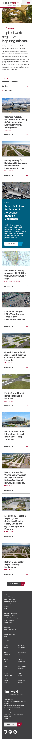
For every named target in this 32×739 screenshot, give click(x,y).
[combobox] (13, 81)
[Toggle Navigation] (29, 2)
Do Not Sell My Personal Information (13, 714)
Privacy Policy (7, 712)
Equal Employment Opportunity (12, 707)
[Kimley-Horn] (11, 4)
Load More (14, 584)
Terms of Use (7, 716)
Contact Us (9, 724)
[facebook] (15, 732)
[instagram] (10, 732)
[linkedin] (5, 732)
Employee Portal (8, 710)
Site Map (6, 718)
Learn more (10, 243)
